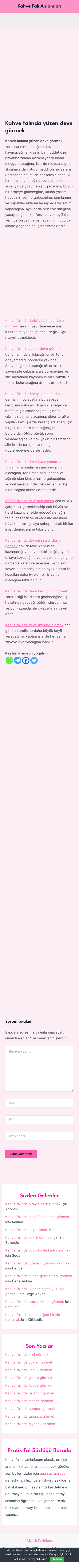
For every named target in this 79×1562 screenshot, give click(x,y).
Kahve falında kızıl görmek (26, 1354)
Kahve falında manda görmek (29, 1401)
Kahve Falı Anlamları (39, 6)
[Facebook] (25, 660)
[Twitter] (34, 660)
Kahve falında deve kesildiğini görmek (36, 591)
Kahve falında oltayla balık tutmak (32, 1204)
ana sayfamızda (53, 1473)
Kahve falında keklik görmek (28, 1237)
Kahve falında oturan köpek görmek (34, 1302)
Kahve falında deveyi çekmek (29, 394)
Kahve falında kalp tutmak (26, 1230)
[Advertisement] (39, 68)
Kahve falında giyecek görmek (30, 1424)
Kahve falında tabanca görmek (30, 1416)
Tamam (57, 1559)
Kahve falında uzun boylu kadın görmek (37, 1250)
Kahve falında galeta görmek (28, 1378)
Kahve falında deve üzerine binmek (34, 625)
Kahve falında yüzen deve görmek (33, 348)
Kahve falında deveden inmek (29, 501)
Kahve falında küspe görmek (28, 1385)
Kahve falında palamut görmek (30, 1393)
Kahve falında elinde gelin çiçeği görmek (38, 1276)
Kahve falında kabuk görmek (28, 1370)
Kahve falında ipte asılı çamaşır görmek (37, 1263)
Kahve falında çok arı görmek (29, 1362)
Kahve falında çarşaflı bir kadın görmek (37, 1217)
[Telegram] (17, 660)
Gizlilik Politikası (39, 1541)
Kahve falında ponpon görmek (30, 1409)
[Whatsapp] (9, 660)
